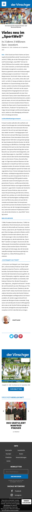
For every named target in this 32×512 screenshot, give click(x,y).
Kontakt (8, 454)
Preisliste (8, 457)
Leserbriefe (21, 450)
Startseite (8, 450)
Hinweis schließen (26, 502)
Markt (21, 454)
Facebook (18, 491)
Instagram (17, 495)
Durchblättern (16, 389)
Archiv (8, 461)
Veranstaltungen (21, 457)
